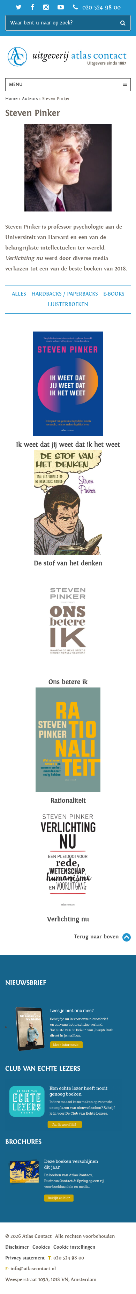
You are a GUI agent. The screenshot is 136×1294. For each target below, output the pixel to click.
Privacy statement (25, 1258)
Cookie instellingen (74, 1247)
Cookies (41, 1247)
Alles (19, 294)
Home (11, 99)
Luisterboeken (68, 304)
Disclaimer (17, 1247)
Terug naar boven (96, 937)
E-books (113, 294)
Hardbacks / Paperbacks (64, 294)
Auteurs (30, 99)
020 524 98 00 (100, 7)
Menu (15, 84)
